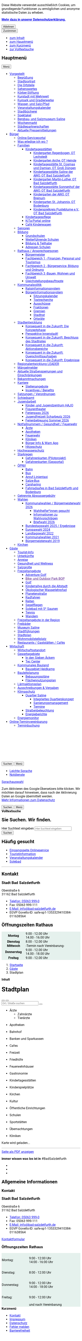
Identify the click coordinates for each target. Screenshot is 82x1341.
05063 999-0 (24, 901)
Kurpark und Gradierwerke (36, 100)
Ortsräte (39, 319)
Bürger (14, 134)
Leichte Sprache (21, 771)
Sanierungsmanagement (50, 703)
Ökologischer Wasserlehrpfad (46, 590)
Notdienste (17, 775)
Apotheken (32, 432)
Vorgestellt (17, 74)
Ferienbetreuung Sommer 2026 (47, 420)
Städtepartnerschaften (33, 126)
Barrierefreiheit (20, 1330)
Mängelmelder (28, 368)
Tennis (30, 612)
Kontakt (15, 1315)
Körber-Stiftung (28, 93)
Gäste (14, 548)
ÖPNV (22, 465)
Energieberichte (36, 714)
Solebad (15, 861)
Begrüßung (25, 78)
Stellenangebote (36, 386)
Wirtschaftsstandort (31, 650)
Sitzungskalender (45, 296)
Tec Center (32, 661)
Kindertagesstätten (38, 149)
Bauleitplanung (28, 673)
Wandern (31, 616)
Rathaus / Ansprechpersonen (38, 251)
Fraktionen (40, 307)
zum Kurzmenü (20, 45)
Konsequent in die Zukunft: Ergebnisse (52, 360)
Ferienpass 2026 (37, 413)
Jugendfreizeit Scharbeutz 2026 (47, 417)
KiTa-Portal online (37, 221)
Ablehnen (8, 26)
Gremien (39, 311)
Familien (24, 145)
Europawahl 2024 (37, 530)
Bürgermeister (35, 255)
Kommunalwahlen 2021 (42, 537)
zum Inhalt (17, 38)
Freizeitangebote (29, 571)
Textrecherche (43, 300)
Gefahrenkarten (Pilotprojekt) (45, 458)
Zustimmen (9, 30)
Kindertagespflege (38, 217)
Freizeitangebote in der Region (39, 620)
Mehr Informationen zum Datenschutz (28, 800)
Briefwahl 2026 (44, 522)
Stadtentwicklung (30, 322)
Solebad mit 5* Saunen (41, 609)
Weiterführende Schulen (42, 239)
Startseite (16, 965)
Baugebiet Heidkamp (40, 669)
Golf (28, 582)
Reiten (29, 601)
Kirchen (23, 545)
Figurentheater (35, 409)
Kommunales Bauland (33, 665)
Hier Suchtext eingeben (18, 828)
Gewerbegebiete (29, 654)
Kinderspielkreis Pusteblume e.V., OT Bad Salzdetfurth (56, 211)
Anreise (23, 560)
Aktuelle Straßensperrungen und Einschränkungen (40, 373)
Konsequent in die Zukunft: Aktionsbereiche (44, 347)
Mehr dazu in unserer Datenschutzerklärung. (34, 19)
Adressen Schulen (38, 247)
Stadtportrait (26, 81)
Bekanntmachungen (32, 379)
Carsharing (33, 484)
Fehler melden (19, 1327)
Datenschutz (18, 1323)
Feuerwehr (32, 435)
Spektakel (24, 115)
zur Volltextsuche (22, 49)
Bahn (29, 469)
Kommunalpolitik (30, 285)
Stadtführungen (29, 631)
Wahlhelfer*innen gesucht (51, 511)
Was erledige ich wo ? (33, 142)
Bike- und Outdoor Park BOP (45, 578)
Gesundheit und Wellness (35, 563)
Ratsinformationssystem (42, 288)
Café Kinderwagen (38, 224)
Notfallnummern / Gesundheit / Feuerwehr (47, 424)
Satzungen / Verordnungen (36, 394)
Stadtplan (24, 635)
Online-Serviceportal (32, 138)
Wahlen (23, 499)
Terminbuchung (29, 725)
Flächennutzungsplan (40, 680)
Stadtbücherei (27, 111)
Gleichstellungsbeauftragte (44, 281)
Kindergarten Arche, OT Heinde (54, 160)
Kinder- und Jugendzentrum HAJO (49, 405)
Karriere (23, 383)
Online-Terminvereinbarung (28, 722)
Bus (28, 473)
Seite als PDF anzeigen (18, 1152)
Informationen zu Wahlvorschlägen (45, 516)
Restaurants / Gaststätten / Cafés (41, 643)
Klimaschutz (26, 691)
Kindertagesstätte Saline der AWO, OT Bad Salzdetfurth (53, 173)
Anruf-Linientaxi (36, 477)
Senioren (24, 228)
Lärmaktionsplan (29, 684)
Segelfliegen (34, 605)
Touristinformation (23, 854)
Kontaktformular (13, 1239)
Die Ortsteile (26, 85)
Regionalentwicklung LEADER (38, 364)
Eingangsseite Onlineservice (29, 850)
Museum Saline (28, 627)
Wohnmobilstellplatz (32, 639)
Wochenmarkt (27, 123)
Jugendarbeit (27, 401)
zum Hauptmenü (21, 42)
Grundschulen (35, 236)
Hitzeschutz (33, 447)
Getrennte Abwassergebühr (36, 496)
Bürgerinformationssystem (44, 292)
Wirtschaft (17, 646)
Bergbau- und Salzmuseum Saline (41, 119)
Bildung (23, 232)
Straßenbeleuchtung (39, 710)
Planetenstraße (36, 594)
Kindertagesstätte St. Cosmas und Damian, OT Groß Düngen (54, 166)
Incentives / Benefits (39, 390)
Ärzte (29, 428)
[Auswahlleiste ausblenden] (3, 1000)
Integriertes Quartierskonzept (53, 699)
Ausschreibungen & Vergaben (38, 688)
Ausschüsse (41, 304)
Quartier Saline (35, 695)
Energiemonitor (28, 718)
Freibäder (24, 624)
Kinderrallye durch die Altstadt (46, 586)
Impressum (17, 1319)
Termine (39, 707)
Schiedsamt (26, 398)
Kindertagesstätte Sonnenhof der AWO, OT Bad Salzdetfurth (56, 189)
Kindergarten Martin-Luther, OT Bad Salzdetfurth (54, 181)
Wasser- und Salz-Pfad (33, 104)
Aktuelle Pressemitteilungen (37, 130)
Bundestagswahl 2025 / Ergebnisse (50, 526)
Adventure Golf (35, 575)
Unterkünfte (26, 556)
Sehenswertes (27, 89)
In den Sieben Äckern (40, 658)
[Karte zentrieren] (7, 1000)
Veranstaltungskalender (34, 108)
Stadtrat (39, 315)
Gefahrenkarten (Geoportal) (44, 462)
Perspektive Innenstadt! (41, 334)
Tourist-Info (26, 552)
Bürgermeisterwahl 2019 (42, 541)
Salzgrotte (25, 567)
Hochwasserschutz (31, 450)
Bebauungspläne (37, 676)
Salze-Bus (32, 481)
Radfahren (32, 597)
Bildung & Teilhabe (38, 243)
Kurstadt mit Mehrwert (33, 96)
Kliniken (31, 439)
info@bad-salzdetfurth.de (33, 909)
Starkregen (25, 454)
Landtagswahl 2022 (39, 533)
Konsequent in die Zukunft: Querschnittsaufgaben (44, 354)
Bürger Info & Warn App (41, 443)
